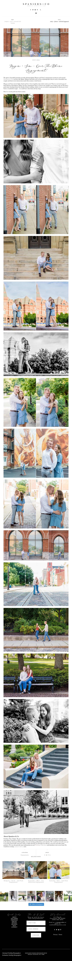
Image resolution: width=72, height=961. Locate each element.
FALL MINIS (14, 918)
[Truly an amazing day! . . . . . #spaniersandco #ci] (50, 896)
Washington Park (8, 79)
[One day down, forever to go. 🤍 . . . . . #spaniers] (13, 896)
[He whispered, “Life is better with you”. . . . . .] (40, 896)
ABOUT (14, 917)
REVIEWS (14, 924)
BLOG (14, 925)
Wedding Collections (41, 845)
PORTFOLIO (14, 920)
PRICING (14, 921)
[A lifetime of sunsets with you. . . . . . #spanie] (22, 896)
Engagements (25, 855)
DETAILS (14, 923)
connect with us (18, 846)
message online (60, 922)
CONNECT (14, 927)
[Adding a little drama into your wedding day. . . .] (59, 896)
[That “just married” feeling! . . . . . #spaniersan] (31, 896)
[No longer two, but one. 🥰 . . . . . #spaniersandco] (68, 896)
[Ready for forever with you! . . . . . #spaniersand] (4, 896)
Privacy (55, 934)
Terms (60, 934)
